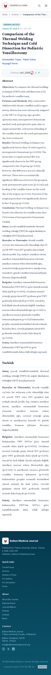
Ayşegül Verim (10, 63)
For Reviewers (8, 582)
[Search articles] (39, 5)
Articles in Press (9, 575)
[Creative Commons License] (42, 666)
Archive (15, 14)
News (4, 618)
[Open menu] (46, 5)
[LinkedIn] (13, 649)
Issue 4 (16, 28)
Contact (5, 614)
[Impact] (35, 72)
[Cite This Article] (39, 72)
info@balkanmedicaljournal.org (16, 644)
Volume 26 (7, 28)
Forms (4, 586)
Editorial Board (8, 603)
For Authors (7, 579)
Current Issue (8, 567)
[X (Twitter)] (8, 649)
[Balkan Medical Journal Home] (18, 5)
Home (4, 14)
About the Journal (10, 599)
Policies (5, 611)
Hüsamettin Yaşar (11, 59)
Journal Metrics (9, 607)
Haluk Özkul (29, 59)
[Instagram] (3, 649)
